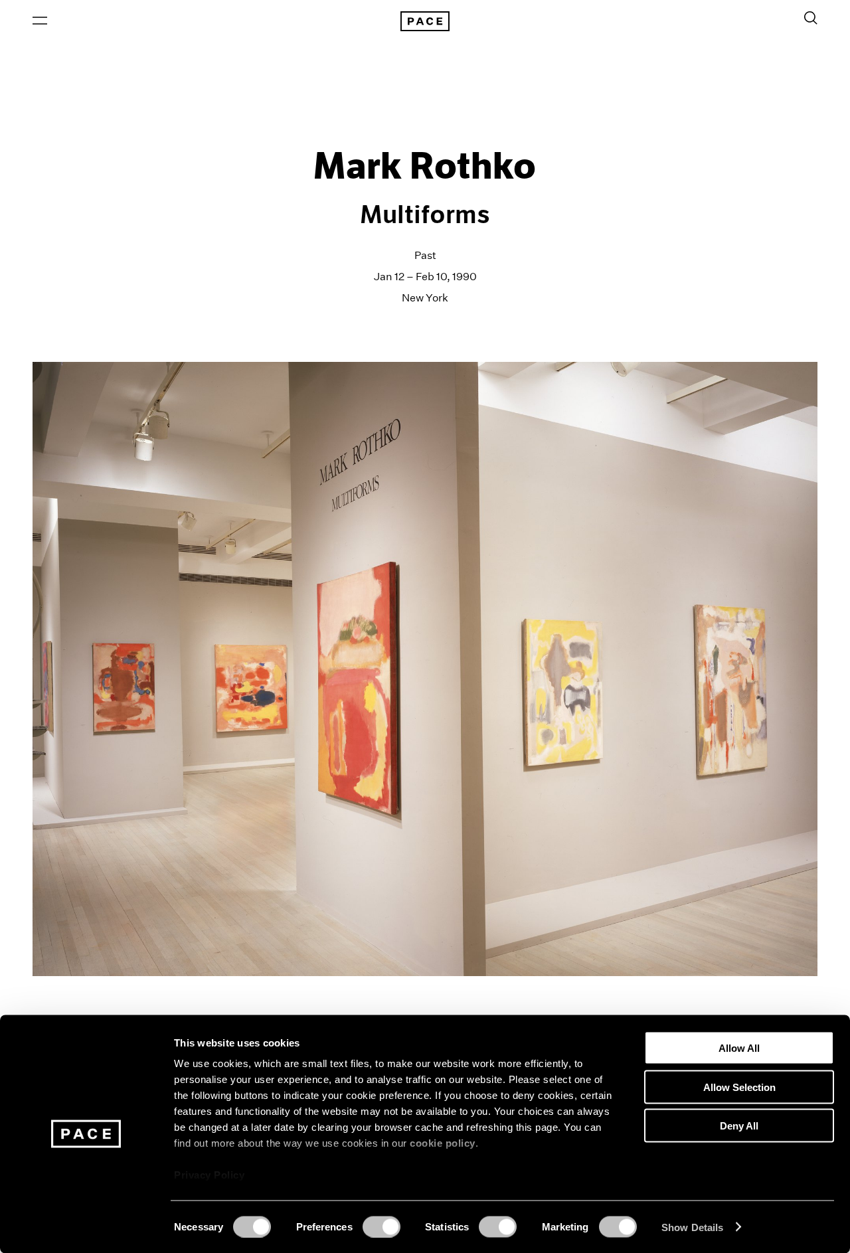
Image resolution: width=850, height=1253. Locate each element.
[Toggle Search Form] (810, 18)
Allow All (739, 1048)
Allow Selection (739, 1086)
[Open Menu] (40, 21)
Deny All (739, 1125)
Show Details (692, 1226)
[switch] (381, 1226)
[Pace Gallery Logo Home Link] (425, 21)
